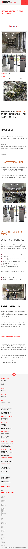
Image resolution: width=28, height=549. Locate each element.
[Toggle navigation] (25, 2)
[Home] (10, 2)
